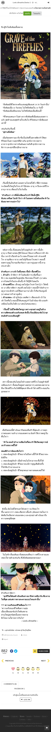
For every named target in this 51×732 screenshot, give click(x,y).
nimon (37, 2)
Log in (26, 700)
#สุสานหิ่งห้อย (9, 630)
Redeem (37, 716)
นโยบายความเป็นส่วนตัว (42, 8)
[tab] (10, 683)
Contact (22, 719)
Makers (8, 3)
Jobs (29, 719)
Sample (29, 716)
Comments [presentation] (10, 684)
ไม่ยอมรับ (36, 13)
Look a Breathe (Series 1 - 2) (23, 2)
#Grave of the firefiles (23, 630)
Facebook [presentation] (19, 689)
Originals (14, 716)
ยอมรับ (27, 13)
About (44, 716)
